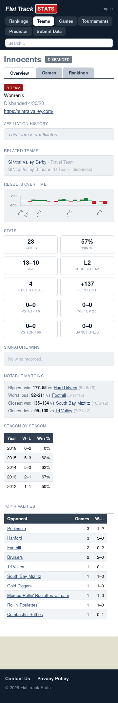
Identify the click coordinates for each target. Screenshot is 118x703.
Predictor (18, 31)
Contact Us (17, 678)
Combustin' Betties (25, 614)
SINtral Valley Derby (27, 162)
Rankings (18, 21)
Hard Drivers (65, 387)
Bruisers (15, 557)
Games (66, 21)
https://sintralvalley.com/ (28, 111)
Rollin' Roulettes (22, 605)
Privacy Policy (53, 678)
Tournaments (95, 21)
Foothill (59, 395)
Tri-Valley (63, 410)
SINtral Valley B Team (29, 169)
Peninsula (16, 528)
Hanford (14, 538)
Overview (19, 73)
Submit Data (49, 31)
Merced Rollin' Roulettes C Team (38, 595)
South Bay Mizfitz (73, 403)
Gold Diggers (19, 585)
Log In (107, 9)
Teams (43, 21)
